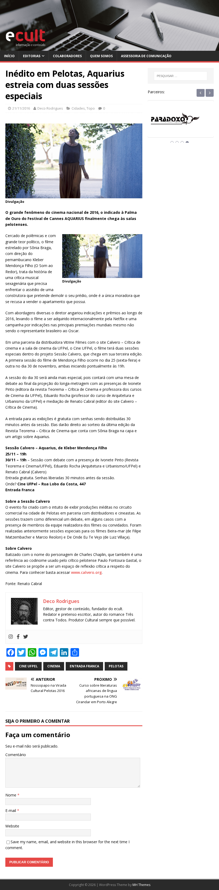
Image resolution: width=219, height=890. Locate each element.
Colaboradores (67, 56)
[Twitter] (25, 637)
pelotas (116, 666)
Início (9, 56)
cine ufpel (28, 666)
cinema (53, 666)
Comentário (15, 754)
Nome (11, 795)
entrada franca (84, 666)
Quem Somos (101, 56)
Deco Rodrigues (50, 108)
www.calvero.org (86, 572)
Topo (91, 108)
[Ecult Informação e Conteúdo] (109, 47)
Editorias (31, 56)
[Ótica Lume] (180, 123)
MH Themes (141, 885)
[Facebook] (18, 637)
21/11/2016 (21, 108)
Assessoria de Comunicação (146, 56)
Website (12, 826)
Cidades (78, 108)
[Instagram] (10, 637)
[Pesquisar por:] (180, 75)
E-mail (11, 810)
